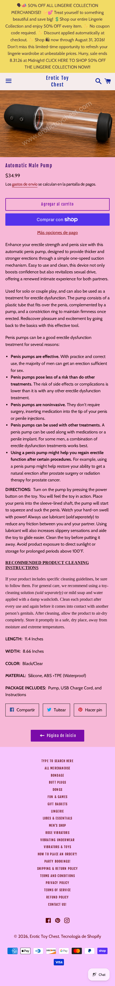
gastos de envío (24, 184)
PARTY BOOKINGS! (57, 861)
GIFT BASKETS (57, 804)
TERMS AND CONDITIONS (57, 876)
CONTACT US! (57, 904)
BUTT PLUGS (57, 782)
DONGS (57, 790)
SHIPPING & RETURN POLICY (57, 869)
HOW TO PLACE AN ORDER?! (58, 854)
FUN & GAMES (57, 797)
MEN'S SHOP (57, 825)
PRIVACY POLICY (57, 883)
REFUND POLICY (57, 897)
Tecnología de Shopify (81, 936)
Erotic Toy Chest (57, 81)
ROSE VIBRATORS (57, 833)
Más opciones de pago (57, 232)
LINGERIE (57, 811)
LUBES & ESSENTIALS (57, 818)
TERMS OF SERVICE (57, 890)
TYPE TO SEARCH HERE (57, 761)
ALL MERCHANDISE (58, 768)
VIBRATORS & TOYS (57, 847)
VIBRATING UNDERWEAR (57, 840)
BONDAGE (57, 775)
